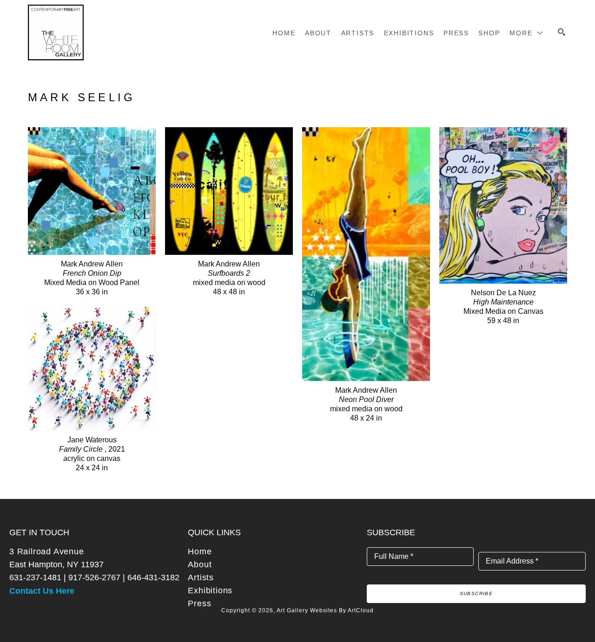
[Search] (561, 32)
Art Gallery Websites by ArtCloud (325, 610)
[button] (526, 33)
